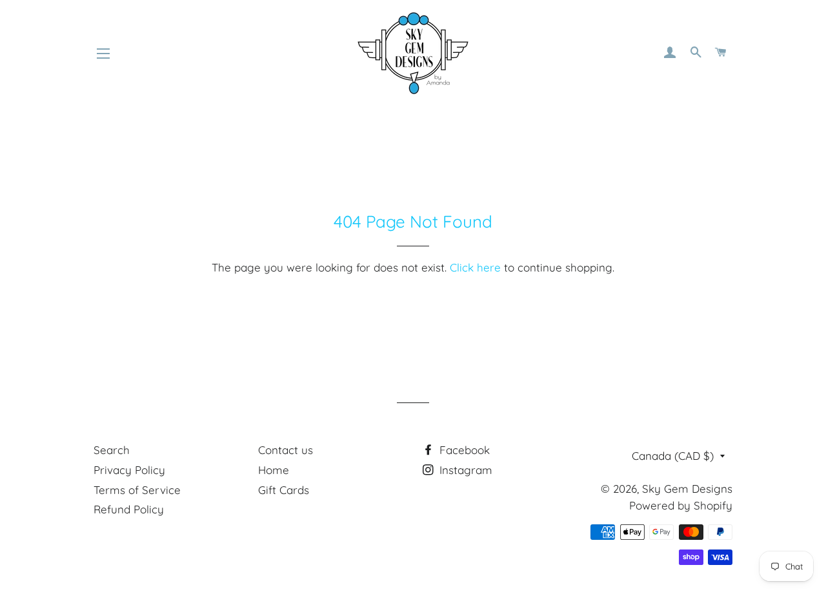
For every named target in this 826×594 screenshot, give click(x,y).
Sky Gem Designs (687, 488)
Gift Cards (283, 490)
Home (273, 470)
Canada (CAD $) (673, 455)
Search (112, 450)
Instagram (464, 470)
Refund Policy (129, 509)
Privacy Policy (129, 470)
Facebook (463, 450)
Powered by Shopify (680, 505)
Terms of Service (137, 490)
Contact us (285, 450)
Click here (475, 267)
